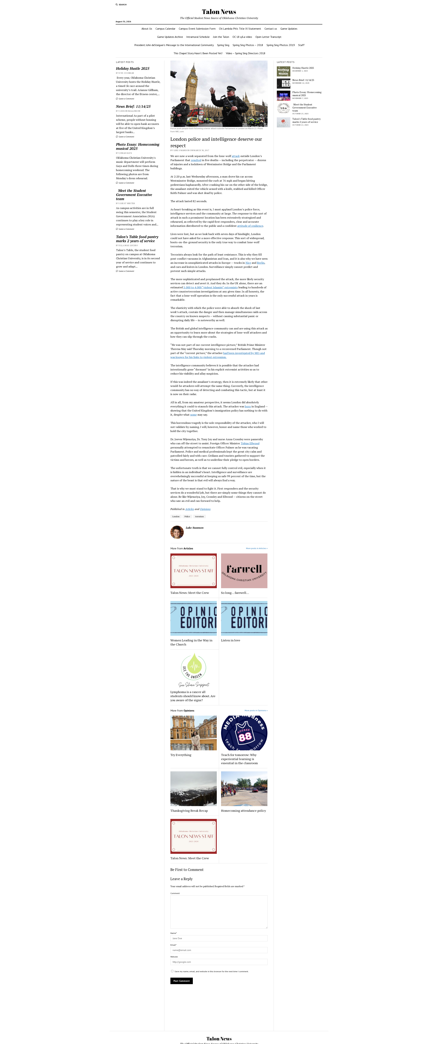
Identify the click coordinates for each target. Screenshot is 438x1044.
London (175, 516)
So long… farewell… (235, 593)
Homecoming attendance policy (243, 810)
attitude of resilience (250, 226)
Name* (173, 933)
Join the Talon (221, 36)
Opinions (205, 509)
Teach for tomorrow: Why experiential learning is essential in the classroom (239, 759)
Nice (248, 263)
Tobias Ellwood (250, 443)
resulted (196, 160)
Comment (175, 893)
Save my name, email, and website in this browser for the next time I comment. (212, 971)
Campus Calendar (165, 28)
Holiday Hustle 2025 (132, 68)
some (193, 414)
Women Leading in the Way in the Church (191, 642)
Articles (189, 509)
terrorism (199, 516)
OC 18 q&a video (242, 36)
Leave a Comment (126, 98)
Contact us (271, 28)
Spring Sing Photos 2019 (281, 45)
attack (236, 156)
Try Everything (181, 755)
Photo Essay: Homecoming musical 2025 (137, 146)
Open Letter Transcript (268, 36)
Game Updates (288, 28)
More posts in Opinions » (256, 710)
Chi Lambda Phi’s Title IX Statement (240, 28)
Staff (301, 45)
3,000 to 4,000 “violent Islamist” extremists (210, 287)
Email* (173, 945)
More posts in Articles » (257, 548)
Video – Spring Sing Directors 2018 (245, 53)
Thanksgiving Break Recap (189, 810)
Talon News (219, 11)
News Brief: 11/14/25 (133, 106)
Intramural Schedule (198, 36)
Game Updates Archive (170, 36)
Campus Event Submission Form (197, 28)
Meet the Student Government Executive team (134, 194)
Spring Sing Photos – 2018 (248, 45)
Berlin (261, 263)
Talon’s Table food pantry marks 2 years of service (137, 239)
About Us (146, 28)
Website (174, 956)
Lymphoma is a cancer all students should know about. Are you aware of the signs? (192, 696)
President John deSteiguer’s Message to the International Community (174, 45)
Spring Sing (223, 45)
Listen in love (230, 640)
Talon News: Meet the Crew (189, 593)
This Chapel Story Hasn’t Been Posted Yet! (197, 53)
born (248, 406)
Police (187, 516)
